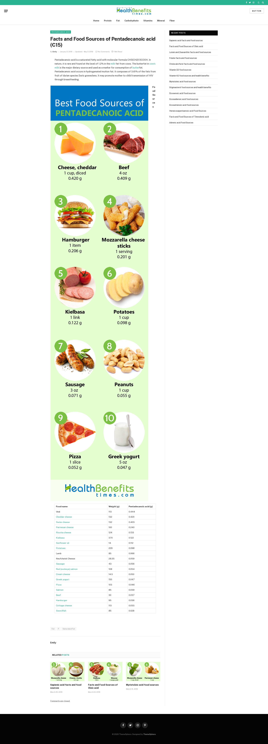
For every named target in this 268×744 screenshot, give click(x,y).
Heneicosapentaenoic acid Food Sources (187, 111)
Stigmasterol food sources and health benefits (190, 87)
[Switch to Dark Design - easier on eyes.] (258, 2)
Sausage (60, 563)
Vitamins (147, 20)
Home (96, 20)
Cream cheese (63, 574)
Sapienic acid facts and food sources (65, 686)
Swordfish (61, 610)
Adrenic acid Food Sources (181, 123)
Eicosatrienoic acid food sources (184, 105)
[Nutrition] (134, 11)
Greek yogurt (62, 579)
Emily (55, 52)
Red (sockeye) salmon (66, 569)
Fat (118, 20)
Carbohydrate (132, 20)
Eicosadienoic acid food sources (183, 99)
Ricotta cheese (63, 532)
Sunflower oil (62, 543)
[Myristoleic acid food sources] (143, 671)
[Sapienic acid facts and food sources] (67, 671)
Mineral (161, 20)
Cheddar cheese (64, 517)
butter (135, 67)
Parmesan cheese (65, 527)
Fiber (172, 20)
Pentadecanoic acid (60, 32)
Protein (108, 20)
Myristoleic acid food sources (142, 685)
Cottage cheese (64, 605)
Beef (58, 595)
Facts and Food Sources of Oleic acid (103, 686)
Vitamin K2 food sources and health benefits (189, 76)
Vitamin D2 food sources (180, 70)
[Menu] (6, 11)
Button (256, 11)
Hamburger (61, 600)
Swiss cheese (63, 522)
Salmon (59, 590)
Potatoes (60, 548)
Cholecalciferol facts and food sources (187, 64)
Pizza (58, 584)
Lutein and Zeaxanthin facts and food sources (190, 52)
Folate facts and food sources (183, 58)
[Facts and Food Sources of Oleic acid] (105, 671)
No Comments (104, 52)
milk (113, 63)
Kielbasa (60, 537)
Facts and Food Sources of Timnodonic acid (189, 117)
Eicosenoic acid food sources (182, 93)
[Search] (262, 2)
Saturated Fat (69, 629)
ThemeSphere (149, 734)
